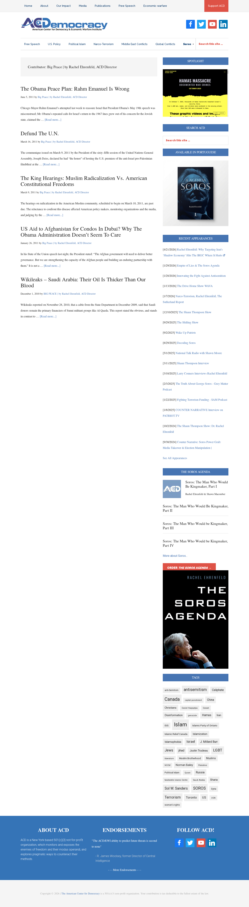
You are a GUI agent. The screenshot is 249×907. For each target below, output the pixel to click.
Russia (200, 772)
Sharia (214, 779)
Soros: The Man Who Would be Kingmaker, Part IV (195, 543)
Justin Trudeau (199, 750)
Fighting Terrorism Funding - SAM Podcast (202, 399)
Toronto (191, 797)
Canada (172, 699)
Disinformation (174, 715)
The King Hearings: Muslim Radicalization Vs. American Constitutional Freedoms (84, 180)
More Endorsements (124, 870)
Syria (213, 788)
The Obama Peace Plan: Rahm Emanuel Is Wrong (75, 88)
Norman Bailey (184, 765)
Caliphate (218, 690)
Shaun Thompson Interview (193, 363)
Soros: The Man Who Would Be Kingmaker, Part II (195, 508)
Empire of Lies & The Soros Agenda (198, 265)
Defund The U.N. (40, 133)
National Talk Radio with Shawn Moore (199, 353)
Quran (187, 772)
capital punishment (193, 700)
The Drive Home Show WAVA (195, 286)
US (204, 797)
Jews (169, 750)
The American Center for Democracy (80, 893)
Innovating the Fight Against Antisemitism (201, 275)
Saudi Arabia (199, 780)
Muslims (211, 758)
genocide (192, 715)
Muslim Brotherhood (190, 758)
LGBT (217, 750)
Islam (180, 724)
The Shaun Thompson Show (194, 312)
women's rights (172, 805)
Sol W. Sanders (176, 788)
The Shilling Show (188, 322)
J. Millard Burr (209, 741)
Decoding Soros (186, 343)
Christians (170, 707)
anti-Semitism (171, 690)
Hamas (206, 715)
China (210, 700)
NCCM (167, 765)
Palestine (202, 765)
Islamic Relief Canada (176, 734)
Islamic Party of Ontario (204, 725)
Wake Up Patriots (186, 332)
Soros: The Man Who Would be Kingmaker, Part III (195, 525)
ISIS (167, 725)
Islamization (200, 734)
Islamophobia (173, 741)
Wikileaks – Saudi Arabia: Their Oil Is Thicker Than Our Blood (83, 282)
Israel (190, 741)
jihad (181, 750)
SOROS (199, 788)
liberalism (169, 758)
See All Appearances (175, 458)
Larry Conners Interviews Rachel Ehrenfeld (202, 373)
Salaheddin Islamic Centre (176, 780)
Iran (219, 715)
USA (213, 798)
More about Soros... (175, 556)
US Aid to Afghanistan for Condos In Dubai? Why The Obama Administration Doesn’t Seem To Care (81, 231)
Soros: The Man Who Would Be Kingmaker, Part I (206, 484)
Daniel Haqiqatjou (190, 708)
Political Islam (172, 772)
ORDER (189, 568)
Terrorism (173, 797)
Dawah (206, 708)
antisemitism (195, 689)
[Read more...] (53, 119)
